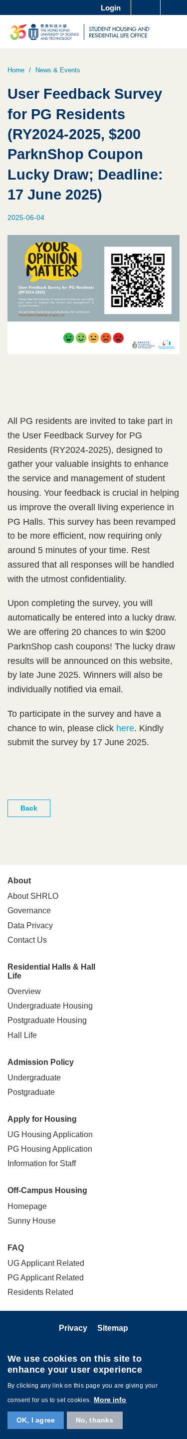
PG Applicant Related (45, 1277)
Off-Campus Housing (47, 1190)
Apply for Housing (42, 1119)
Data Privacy (30, 925)
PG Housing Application (49, 1149)
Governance (29, 910)
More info (110, 1400)
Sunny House (31, 1221)
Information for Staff (41, 1163)
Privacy (73, 1328)
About (19, 880)
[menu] (173, 31)
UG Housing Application (50, 1134)
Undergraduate (34, 1077)
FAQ (15, 1247)
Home (15, 70)
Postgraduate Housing (47, 1020)
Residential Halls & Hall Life (51, 971)
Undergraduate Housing (50, 1006)
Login (111, 7)
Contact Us (27, 940)
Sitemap (112, 1328)
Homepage (27, 1206)
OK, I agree (35, 1420)
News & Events (57, 70)
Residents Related (40, 1292)
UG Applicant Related (45, 1263)
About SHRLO (32, 896)
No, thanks (95, 1420)
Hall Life (22, 1035)
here (125, 728)
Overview (24, 991)
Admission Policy (40, 1062)
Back (28, 808)
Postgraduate (31, 1092)
